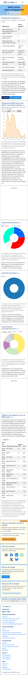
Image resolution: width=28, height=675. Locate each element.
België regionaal (18, 624)
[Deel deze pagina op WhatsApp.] (22, 555)
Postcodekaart (6, 659)
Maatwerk (5, 667)
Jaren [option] (8, 111)
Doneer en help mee (9, 539)
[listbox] (9, 111)
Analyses (4, 643)
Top (17, 601)
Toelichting (6, 97)
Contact (4, 665)
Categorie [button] (5, 440)
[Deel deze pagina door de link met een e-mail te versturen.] (6, 555)
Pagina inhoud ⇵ (14, 13)
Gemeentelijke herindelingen (10, 646)
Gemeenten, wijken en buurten (11, 618)
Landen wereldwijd (7, 624)
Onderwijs (5, 636)
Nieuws (4, 648)
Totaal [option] (18, 111)
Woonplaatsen (13, 620)
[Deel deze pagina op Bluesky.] (16, 559)
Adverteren (5, 664)
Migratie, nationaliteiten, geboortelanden (14, 634)
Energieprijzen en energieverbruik (12, 632)
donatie (4, 531)
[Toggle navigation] (22, 2)
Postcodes (5, 620)
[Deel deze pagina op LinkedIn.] (16, 555)
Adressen (4, 617)
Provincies (5, 622)
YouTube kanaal (6, 669)
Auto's (4, 629)
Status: (14, 111)
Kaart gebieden (6, 655)
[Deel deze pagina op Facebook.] (11, 555)
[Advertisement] (14, 204)
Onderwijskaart (6, 657)
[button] (21, 18)
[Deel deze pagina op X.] (11, 559)
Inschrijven (6, 577)
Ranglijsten (5, 650)
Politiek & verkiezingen (8, 638)
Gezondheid (5, 631)
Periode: (4, 111)
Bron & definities (15, 97)
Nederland (12, 622)
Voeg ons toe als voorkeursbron (12, 593)
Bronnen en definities (8, 645)
